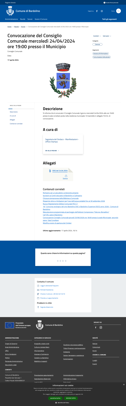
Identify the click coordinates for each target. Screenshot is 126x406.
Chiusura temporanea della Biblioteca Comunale (61, 198)
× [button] (124, 384)
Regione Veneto (10, 2)
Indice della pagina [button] (15, 105)
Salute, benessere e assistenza (73, 355)
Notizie (95, 343)
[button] (63, 403)
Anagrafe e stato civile (41, 343)
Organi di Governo (11, 343)
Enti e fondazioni (10, 354)
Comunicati (96, 347)
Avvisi (23, 26)
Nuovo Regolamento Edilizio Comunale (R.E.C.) (60, 204)
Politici (7, 358)
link (82, 394)
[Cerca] (118, 11)
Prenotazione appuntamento (43, 375)
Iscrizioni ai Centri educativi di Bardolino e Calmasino (62, 195)
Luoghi (95, 360)
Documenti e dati (11, 365)
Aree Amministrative (12, 347)
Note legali (67, 382)
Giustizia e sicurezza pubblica (73, 345)
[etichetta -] (65, 260)
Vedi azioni (106, 36)
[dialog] (63, 394)
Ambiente (66, 352)
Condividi (96, 36)
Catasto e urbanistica (41, 358)
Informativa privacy (69, 379)
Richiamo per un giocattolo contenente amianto (60, 193)
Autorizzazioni (68, 359)
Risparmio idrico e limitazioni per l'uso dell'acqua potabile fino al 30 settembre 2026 (74, 201)
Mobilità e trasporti (40, 361)
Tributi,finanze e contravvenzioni (74, 348)
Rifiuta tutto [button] (71, 398)
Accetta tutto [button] (55, 398)
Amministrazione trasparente (73, 375)
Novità (16, 26)
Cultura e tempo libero (41, 347)
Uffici (7, 351)
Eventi (95, 364)
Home (9, 26)
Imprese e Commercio (41, 354)
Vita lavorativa (39, 351)
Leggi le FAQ (38, 382)
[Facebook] (96, 11)
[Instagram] (101, 11)
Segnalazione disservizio (42, 379)
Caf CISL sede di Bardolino (52, 215)
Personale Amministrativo (14, 361)
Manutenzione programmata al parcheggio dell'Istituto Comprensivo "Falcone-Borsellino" (76, 212)
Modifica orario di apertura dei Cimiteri (57, 223)
